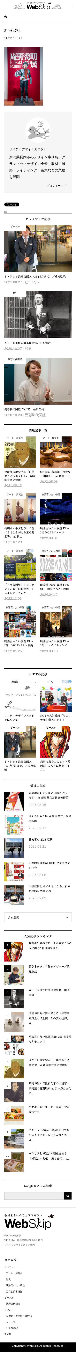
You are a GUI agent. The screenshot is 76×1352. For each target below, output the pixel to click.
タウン (7, 1309)
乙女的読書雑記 (14, 1291)
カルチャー (10, 1267)
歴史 (8, 1279)
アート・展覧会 (14, 1273)
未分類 (7, 1334)
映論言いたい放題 (15, 1285)
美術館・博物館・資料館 (19, 1315)
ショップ (10, 1322)
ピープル (9, 1297)
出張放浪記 (12, 1328)
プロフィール (55, 185)
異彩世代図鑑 (13, 1303)
